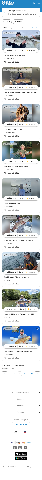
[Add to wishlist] (37, 33)
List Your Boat (21, 425)
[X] (20, 448)
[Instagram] (25, 448)
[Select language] (25, 431)
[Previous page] (4, 373)
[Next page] (37, 373)
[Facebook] (15, 448)
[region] (21, 50)
